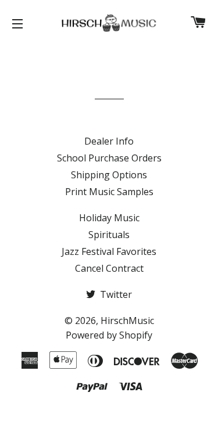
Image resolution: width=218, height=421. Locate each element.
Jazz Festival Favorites (109, 251)
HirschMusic (127, 320)
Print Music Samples (109, 191)
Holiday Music (109, 217)
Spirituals (109, 234)
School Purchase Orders (109, 158)
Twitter (115, 294)
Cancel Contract (109, 268)
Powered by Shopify (109, 335)
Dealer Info (109, 141)
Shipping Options (109, 174)
